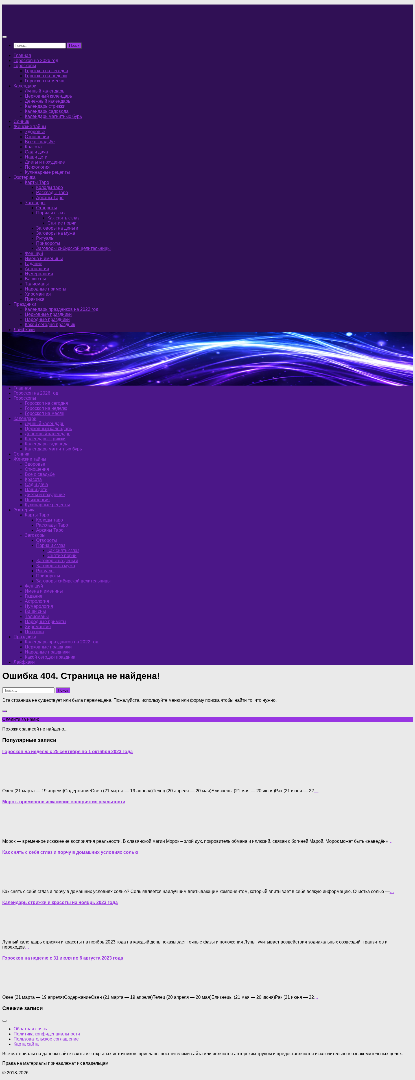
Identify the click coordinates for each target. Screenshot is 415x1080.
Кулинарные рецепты (47, 172)
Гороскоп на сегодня (46, 70)
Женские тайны (30, 126)
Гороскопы (25, 65)
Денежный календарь (47, 101)
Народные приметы (45, 289)
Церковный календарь (48, 96)
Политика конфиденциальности (47, 1033)
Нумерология (39, 273)
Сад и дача (36, 151)
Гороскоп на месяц (44, 80)
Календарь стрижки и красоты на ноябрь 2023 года (60, 902)
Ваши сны (35, 278)
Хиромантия (38, 294)
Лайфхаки (24, 329)
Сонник (21, 121)
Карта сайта (26, 1044)
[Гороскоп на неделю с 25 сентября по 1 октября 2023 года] (13, 781)
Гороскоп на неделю (46, 75)
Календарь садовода (47, 111)
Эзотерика (25, 177)
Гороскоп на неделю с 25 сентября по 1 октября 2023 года (67, 751)
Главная (22, 55)
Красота (33, 146)
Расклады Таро (52, 192)
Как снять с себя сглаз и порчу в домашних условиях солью (70, 852)
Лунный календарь (44, 91)
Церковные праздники (48, 314)
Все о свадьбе (40, 141)
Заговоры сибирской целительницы (73, 248)
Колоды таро (49, 187)
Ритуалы (45, 238)
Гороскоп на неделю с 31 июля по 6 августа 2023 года (62, 958)
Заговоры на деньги (57, 228)
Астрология (37, 268)
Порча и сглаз (50, 212)
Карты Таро (37, 182)
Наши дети (36, 157)
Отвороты (46, 207)
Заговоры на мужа (55, 233)
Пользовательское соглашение (46, 1039)
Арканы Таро (50, 197)
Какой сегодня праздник (50, 324)
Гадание (33, 263)
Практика (34, 299)
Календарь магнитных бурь (53, 116)
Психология (37, 167)
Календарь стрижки (45, 106)
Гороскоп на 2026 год (36, 60)
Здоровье (35, 131)
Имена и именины (44, 258)
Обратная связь (30, 1028)
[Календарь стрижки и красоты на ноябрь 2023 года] (13, 932)
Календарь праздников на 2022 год (61, 309)
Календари (25, 85)
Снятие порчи (62, 223)
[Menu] (4, 37)
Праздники (25, 304)
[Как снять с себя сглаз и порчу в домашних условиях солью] (13, 881)
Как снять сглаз (63, 217)
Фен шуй (34, 253)
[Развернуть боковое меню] (4, 711)
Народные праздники (47, 319)
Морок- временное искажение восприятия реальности (63, 801)
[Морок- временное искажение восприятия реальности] (13, 831)
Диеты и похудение (45, 162)
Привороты (48, 243)
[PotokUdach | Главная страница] (63, 25)
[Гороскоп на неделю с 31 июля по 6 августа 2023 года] (13, 987)
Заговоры (35, 202)
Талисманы (37, 283)
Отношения (37, 136)
